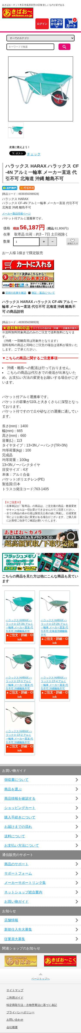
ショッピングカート (19, 808)
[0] (71, 26)
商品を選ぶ (13, 789)
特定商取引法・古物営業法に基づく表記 (31, 1005)
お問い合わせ (14, 1019)
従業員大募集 (14, 939)
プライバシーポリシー (20, 1012)
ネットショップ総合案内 (23, 892)
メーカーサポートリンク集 (25, 883)
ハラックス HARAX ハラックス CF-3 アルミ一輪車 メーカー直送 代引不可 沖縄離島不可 (19, 683)
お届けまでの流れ (18, 826)
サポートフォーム (18, 873)
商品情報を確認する (19, 798)
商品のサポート (16, 864)
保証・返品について (43, 292)
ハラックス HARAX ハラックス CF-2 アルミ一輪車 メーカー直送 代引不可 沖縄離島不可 (19, 737)
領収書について (16, 780)
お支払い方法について (21, 845)
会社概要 (12, 1027)
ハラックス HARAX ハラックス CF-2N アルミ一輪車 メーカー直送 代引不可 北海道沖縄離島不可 (54, 627)
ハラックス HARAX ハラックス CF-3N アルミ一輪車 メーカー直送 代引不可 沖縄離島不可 (19, 626)
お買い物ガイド (16, 901)
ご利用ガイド (14, 997)
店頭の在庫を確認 (15, 292)
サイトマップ (14, 990)
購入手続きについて (19, 817)
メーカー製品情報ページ (16, 213)
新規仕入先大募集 (18, 929)
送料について (14, 836)
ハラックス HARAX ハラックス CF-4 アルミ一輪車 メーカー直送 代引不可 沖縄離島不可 (54, 683)
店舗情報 (11, 920)
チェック (34, 154)
